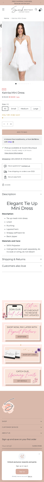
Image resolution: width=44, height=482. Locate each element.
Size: (5, 104)
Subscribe (37, 446)
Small (13, 109)
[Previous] (3, 2)
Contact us (25, 166)
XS (5, 109)
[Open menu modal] (3, 9)
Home (6, 18)
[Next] (40, 2)
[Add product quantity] (11, 124)
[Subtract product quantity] (4, 124)
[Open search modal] (36, 9)
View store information (14, 153)
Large (35, 109)
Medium (24, 109)
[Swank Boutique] (22, 9)
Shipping (6, 159)
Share (7, 185)
